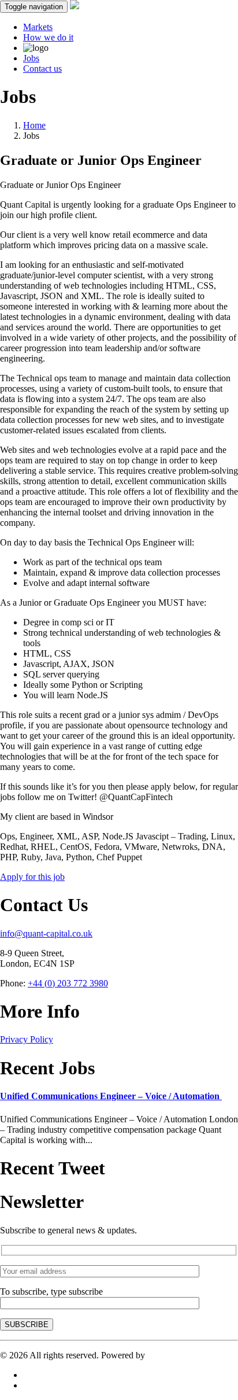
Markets (38, 27)
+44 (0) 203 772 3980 (68, 983)
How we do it (48, 37)
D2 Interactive (173, 1355)
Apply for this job (32, 877)
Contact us (42, 68)
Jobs (31, 58)
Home (34, 125)
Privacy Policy (26, 1039)
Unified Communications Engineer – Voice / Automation (111, 1096)
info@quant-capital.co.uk (46, 933)
